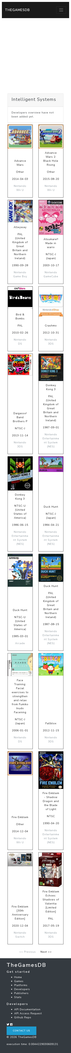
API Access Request (28, 1013)
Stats (18, 997)
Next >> (46, 952)
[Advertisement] (35, 56)
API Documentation (27, 1009)
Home (18, 977)
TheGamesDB (17, 10)
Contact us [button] (21, 1030)
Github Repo (22, 1017)
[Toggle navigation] (61, 9)
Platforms (20, 985)
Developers (22, 989)
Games (18, 981)
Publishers (21, 993)
